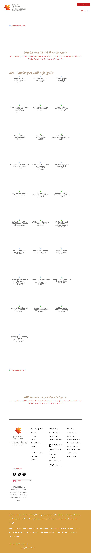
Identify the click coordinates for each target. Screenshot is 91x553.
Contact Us (34, 459)
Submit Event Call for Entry (56, 445)
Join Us (83, 4)
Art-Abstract (47, 56)
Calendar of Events (55, 433)
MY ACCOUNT (18, 469)
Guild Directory (72, 433)
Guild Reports (71, 436)
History (33, 436)
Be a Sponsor (71, 456)
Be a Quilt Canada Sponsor (55, 450)
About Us (34, 433)
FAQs (33, 449)
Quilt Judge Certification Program (56, 465)
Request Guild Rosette (74, 443)
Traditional (48, 59)
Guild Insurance (72, 446)
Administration (36, 443)
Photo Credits (35, 456)
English (19, 480)
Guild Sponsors (72, 453)
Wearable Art (58, 59)
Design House (23, 544)
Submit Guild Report (74, 439)
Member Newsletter (37, 453)
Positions (34, 446)
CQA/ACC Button (55, 461)
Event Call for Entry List (55, 440)
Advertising (53, 454)
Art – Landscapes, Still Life (20, 56)
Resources (52, 457)
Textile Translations (36, 59)
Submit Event (53, 436)
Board (33, 439)
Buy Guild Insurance (73, 449)
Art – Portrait (36, 56)
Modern (55, 56)
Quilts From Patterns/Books (70, 56)
